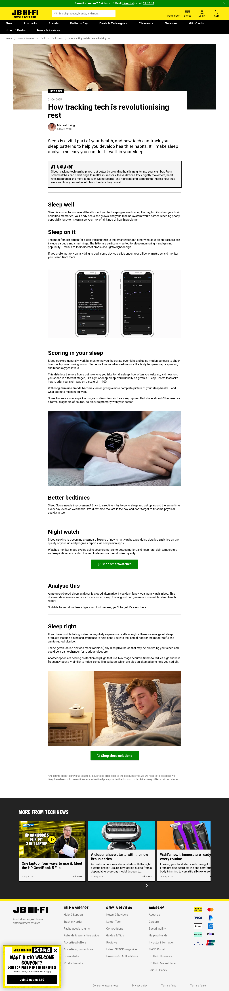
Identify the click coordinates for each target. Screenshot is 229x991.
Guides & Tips (115, 935)
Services (171, 23)
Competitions (114, 928)
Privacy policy (140, 985)
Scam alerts (71, 956)
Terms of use (168, 985)
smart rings (81, 243)
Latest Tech (113, 921)
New (9, 23)
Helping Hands (158, 935)
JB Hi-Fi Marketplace (162, 963)
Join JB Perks (16, 30)
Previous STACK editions (122, 956)
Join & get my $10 (32, 979)
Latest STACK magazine (121, 949)
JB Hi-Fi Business (160, 956)
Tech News (57, 38)
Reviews (111, 942)
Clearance (146, 23)
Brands (54, 23)
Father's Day (79, 23)
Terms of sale (198, 985)
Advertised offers (75, 942)
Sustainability (157, 928)
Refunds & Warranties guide (81, 935)
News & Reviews (48, 30)
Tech (43, 38)
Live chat (128, 3)
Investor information (161, 942)
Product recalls (73, 963)
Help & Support (73, 914)
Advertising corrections (78, 949)
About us (154, 914)
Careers (154, 921)
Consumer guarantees (105, 985)
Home (9, 38)
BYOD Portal (157, 949)
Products (30, 23)
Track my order (73, 921)
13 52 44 (148, 3)
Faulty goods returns (77, 928)
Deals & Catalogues (113, 23)
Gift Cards (196, 23)
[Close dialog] (55, 950)
